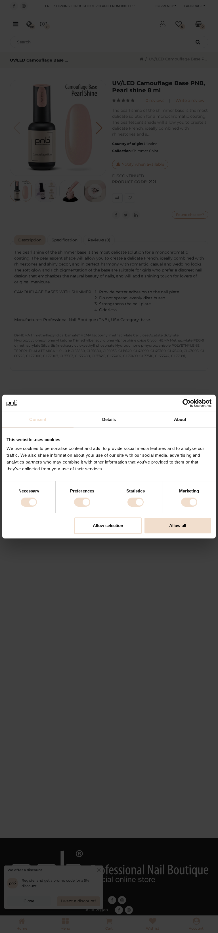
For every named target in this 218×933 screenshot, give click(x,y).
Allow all (177, 525)
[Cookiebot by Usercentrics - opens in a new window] (186, 403)
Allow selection (108, 525)
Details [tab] (109, 419)
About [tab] (180, 419)
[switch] (82, 502)
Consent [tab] (37, 419)
